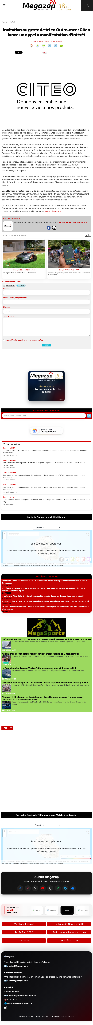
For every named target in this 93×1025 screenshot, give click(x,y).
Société (12, 22)
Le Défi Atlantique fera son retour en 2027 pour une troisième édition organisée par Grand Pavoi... (49, 642)
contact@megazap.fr (17, 966)
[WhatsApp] (58, 888)
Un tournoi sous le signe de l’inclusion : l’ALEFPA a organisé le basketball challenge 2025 (45, 682)
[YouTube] (43, 888)
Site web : (6, 307)
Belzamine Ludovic (12, 218)
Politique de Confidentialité (69, 924)
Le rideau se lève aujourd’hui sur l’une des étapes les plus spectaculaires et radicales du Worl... (48, 671)
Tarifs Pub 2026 (24, 932)
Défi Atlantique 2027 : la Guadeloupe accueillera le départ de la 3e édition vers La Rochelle (46, 639)
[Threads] (50, 888)
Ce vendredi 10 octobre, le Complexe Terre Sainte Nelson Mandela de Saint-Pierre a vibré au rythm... (50, 685)
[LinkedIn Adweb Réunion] (5, 1007)
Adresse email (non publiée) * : (15, 298)
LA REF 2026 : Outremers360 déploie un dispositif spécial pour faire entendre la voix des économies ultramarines (45, 607)
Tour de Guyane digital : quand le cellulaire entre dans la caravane (69, 274)
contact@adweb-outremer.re (21, 995)
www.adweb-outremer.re (19, 1003)
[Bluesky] (73, 888)
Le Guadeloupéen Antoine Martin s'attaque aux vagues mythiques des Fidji (39, 668)
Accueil (4, 22)
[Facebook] (20, 888)
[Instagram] (28, 888)
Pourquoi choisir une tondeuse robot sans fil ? (20, 273)
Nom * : (5, 288)
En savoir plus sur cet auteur (73, 222)
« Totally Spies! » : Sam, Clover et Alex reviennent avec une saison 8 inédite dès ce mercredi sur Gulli (45, 601)
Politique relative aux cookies (69, 932)
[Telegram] (65, 888)
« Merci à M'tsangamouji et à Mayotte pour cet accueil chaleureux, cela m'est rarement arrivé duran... (51, 656)
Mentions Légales (24, 924)
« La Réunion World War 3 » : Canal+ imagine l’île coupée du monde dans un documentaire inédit (43, 596)
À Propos (24, 940)
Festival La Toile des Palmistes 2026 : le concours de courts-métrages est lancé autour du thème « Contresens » (44, 582)
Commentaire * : (9, 316)
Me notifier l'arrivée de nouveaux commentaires (24, 340)
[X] (35, 888)
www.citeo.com (53, 211)
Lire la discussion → (10, 455)
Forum (7, 728)
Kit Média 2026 (69, 940)
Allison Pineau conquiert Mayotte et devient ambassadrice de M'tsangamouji (40, 654)
